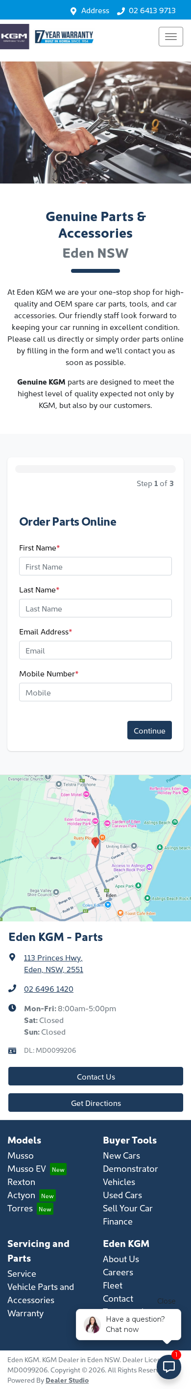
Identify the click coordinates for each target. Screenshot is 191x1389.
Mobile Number (49, 673)
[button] (171, 36)
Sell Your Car (128, 1208)
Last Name (39, 589)
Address (95, 9)
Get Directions (96, 1102)
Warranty (25, 1313)
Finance (118, 1221)
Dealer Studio (67, 1380)
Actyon (21, 1194)
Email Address (45, 631)
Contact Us (96, 1076)
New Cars (121, 1155)
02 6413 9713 (152, 9)
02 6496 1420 (48, 988)
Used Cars (122, 1194)
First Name (39, 547)
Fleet (112, 1285)
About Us (121, 1258)
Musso (20, 1155)
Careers (118, 1272)
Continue (150, 730)
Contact (118, 1298)
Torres (20, 1208)
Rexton (21, 1181)
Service (21, 1273)
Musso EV (26, 1168)
